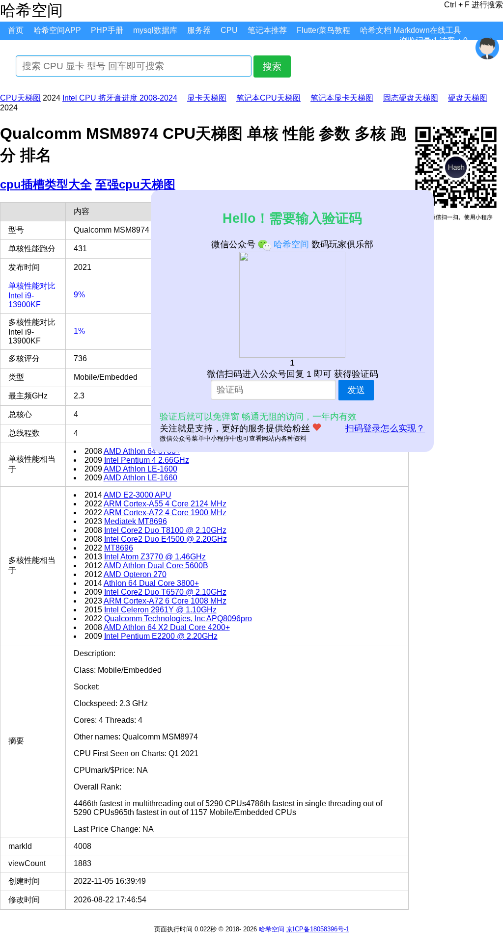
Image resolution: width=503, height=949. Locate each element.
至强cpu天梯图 (135, 184)
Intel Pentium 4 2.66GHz (146, 460)
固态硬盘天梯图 (410, 98)
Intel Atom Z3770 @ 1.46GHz (155, 557)
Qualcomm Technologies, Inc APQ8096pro (178, 618)
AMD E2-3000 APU (137, 495)
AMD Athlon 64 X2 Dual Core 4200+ (167, 627)
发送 (356, 390)
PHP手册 (107, 30)
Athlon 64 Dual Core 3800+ (151, 583)
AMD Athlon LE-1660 (140, 478)
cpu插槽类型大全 (46, 184)
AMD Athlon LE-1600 (140, 469)
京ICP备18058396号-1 (317, 929)
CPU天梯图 (20, 98)
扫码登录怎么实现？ (385, 428)
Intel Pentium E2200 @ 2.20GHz (161, 636)
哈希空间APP (57, 30)
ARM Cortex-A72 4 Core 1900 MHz (165, 512)
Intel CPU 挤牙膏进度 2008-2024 (119, 98)
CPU (229, 30)
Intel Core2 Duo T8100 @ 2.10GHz (165, 530)
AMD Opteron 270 (135, 574)
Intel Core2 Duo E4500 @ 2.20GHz (165, 539)
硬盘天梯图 (467, 98)
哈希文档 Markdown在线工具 (410, 30)
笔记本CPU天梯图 (268, 98)
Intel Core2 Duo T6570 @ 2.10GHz (165, 592)
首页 (16, 30)
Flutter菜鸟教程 (323, 30)
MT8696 (118, 548)
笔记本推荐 (267, 30)
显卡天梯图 (206, 98)
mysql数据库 (155, 30)
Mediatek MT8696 (135, 521)
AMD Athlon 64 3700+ (142, 451)
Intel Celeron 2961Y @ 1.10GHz (160, 610)
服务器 (199, 30)
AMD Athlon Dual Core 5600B (156, 565)
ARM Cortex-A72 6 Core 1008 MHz (165, 601)
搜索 (272, 66)
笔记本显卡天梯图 (341, 98)
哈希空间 (271, 929)
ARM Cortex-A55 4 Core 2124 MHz (165, 504)
